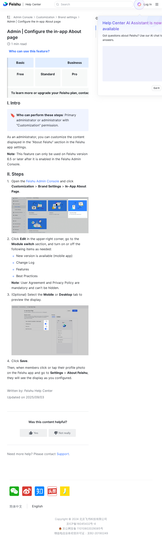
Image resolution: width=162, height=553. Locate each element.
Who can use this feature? (29, 51)
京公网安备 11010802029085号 (82, 528)
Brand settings (67, 17)
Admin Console (23, 17)
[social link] (15, 491)
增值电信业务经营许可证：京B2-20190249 (81, 533)
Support (63, 454)
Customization (45, 17)
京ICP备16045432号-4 (81, 523)
